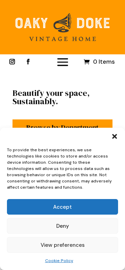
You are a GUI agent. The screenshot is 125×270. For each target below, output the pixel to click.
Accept (62, 207)
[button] (114, 136)
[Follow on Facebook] (28, 61)
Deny (62, 226)
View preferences (63, 245)
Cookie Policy (59, 260)
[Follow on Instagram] (12, 61)
